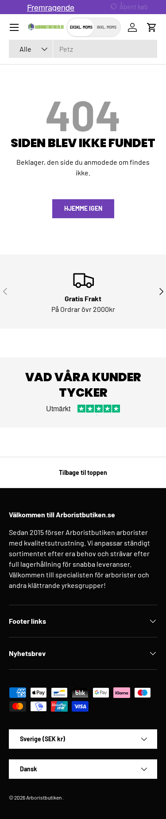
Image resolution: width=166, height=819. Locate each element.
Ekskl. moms (81, 27)
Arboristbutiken (44, 797)
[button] (152, 27)
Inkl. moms (106, 27)
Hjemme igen (83, 208)
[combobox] (83, 49)
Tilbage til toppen (83, 472)
